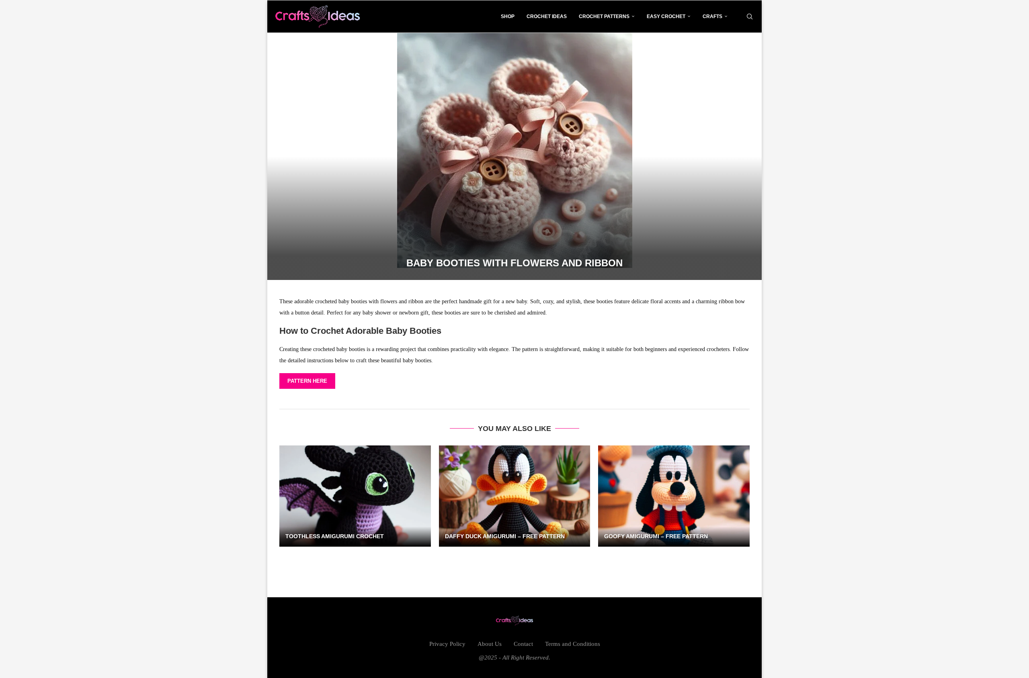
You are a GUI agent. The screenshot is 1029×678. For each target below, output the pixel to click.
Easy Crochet (666, 16)
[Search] (750, 16)
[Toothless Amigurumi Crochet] (355, 495)
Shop (507, 16)
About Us (490, 644)
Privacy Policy (447, 644)
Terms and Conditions (572, 644)
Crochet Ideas (547, 16)
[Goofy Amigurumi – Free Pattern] (674, 495)
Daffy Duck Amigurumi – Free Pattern (505, 536)
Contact (523, 644)
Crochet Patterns (604, 16)
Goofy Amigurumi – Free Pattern (656, 536)
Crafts (712, 16)
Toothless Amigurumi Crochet (334, 536)
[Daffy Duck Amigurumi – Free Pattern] (514, 495)
